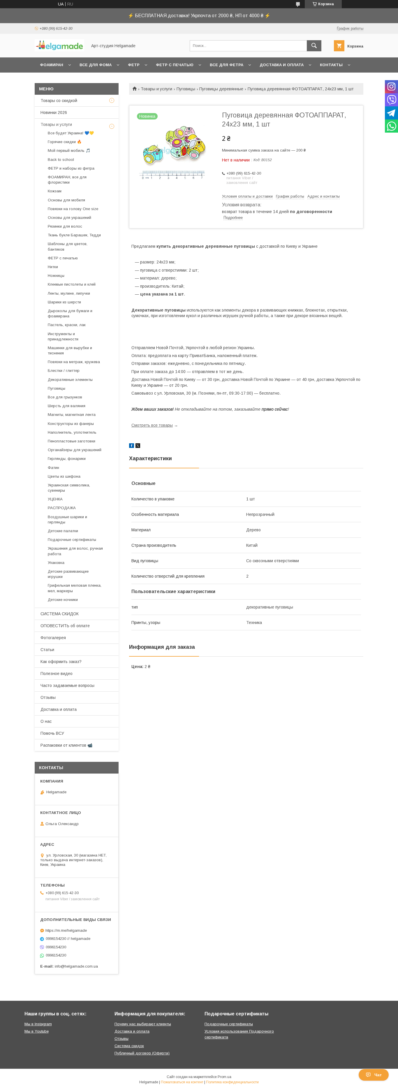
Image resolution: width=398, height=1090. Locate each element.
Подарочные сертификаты (72, 539)
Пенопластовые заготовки (71, 441)
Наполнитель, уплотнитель (72, 432)
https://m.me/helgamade (66, 930)
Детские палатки (63, 531)
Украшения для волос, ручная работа (75, 551)
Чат (378, 1075)
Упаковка (56, 562)
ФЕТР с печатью (63, 258)
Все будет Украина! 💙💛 (71, 133)
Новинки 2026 (53, 112)
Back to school (61, 159)
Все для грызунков (65, 397)
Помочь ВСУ (52, 733)
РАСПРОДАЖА (62, 508)
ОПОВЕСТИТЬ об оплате (65, 625)
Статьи (47, 649)
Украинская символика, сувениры (69, 488)
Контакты (331, 65)
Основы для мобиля (66, 200)
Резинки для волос (65, 226)
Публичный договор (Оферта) (142, 1053)
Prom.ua (224, 1077)
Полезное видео (56, 673)
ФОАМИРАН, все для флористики (67, 179)
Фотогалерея (53, 637)
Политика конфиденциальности (232, 1082)
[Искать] (314, 45)
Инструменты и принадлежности (63, 336)
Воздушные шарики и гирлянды (67, 519)
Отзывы (48, 697)
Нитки (53, 267)
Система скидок (129, 1046)
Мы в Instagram (38, 1024)
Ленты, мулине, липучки (69, 293)
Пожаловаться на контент (182, 1082)
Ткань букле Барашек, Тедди (74, 235)
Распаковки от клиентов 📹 (66, 745)
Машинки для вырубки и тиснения (70, 350)
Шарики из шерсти (64, 302)
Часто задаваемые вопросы (67, 685)
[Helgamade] (59, 50)
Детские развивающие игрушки (68, 574)
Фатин (53, 467)
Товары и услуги (156, 89)
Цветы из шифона (64, 476)
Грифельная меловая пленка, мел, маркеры (74, 588)
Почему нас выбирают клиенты (143, 1024)
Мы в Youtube (36, 1031)
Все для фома (96, 65)
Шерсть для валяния (66, 406)
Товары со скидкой (58, 100)
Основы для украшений (69, 217)
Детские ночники (63, 599)
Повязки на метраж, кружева (74, 362)
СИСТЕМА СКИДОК (59, 613)
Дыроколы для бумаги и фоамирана (70, 313)
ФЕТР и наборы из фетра (71, 168)
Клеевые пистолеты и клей (72, 284)
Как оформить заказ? (61, 661)
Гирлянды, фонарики (67, 458)
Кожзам (54, 191)
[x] (137, 446)
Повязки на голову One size (73, 209)
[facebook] (131, 446)
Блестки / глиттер (64, 370)
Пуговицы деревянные (221, 89)
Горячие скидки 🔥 (65, 142)
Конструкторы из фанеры (71, 423)
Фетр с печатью (174, 65)
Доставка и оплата (282, 65)
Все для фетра (226, 65)
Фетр (134, 65)
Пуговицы (186, 89)
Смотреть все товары (152, 425)
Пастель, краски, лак (67, 325)
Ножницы (56, 275)
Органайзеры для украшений (74, 450)
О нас (46, 721)
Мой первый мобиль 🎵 (69, 150)
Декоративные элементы (70, 379)
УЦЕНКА (55, 499)
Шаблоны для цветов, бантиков (67, 246)
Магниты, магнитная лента (72, 414)
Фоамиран (51, 65)
